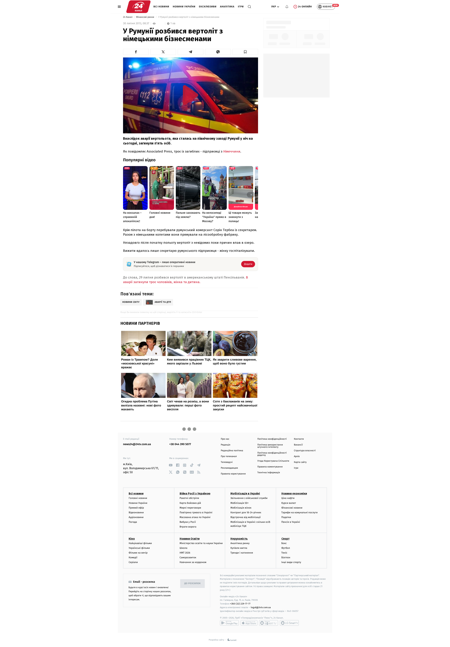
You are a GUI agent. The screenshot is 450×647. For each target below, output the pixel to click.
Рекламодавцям (229, 468)
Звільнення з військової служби (249, 498)
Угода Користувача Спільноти (273, 461)
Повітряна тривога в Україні (196, 512)
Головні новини (138, 498)
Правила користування (233, 474)
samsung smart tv (289, 623)
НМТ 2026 (185, 552)
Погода (133, 521)
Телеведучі (227, 462)
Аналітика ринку (239, 543)
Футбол (285, 547)
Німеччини (231, 151)
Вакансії (298, 445)
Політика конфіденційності (272, 439)
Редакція (225, 445)
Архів (297, 456)
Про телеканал (229, 456)
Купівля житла (238, 547)
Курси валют (288, 503)
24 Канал (128, 17)
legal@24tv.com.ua (261, 607)
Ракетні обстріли (189, 498)
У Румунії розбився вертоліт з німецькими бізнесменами (189, 17)
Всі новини (161, 6)
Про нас (225, 439)
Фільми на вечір (138, 552)
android (229, 623)
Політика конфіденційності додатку (272, 454)
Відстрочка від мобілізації (245, 517)
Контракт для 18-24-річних (245, 512)
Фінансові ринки (145, 17)
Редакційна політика (232, 450)
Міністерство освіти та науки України (201, 543)
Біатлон (285, 557)
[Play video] (190, 95)
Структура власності (305, 450)
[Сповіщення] (286, 6)
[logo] (138, 6)
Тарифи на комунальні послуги (299, 512)
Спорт (285, 538)
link (171, 465)
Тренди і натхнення (241, 552)
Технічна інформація (268, 472)
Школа (183, 547)
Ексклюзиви (208, 6)
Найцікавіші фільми (140, 543)
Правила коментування (270, 467)
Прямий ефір (136, 507)
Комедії (133, 557)
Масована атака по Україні (195, 517)
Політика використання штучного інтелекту (270, 446)
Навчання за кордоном (193, 562)
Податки (286, 517)
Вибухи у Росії (188, 521)
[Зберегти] (245, 52)
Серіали (133, 562)
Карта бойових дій (190, 503)
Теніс (284, 552)
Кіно (132, 538)
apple (249, 623)
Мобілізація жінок (240, 507)
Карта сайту (300, 462)
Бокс (284, 543)
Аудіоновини (136, 517)
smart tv (268, 623)
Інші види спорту (291, 562)
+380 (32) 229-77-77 (240, 603)
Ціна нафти (288, 498)
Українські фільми (139, 547)
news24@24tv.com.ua (137, 444)
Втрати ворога (188, 526)
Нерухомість (239, 538)
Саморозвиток (188, 557)
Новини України (184, 6)
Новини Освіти (190, 538)
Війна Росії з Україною (195, 493)
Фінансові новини (292, 507)
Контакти (299, 439)
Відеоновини (136, 512)
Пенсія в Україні (290, 521)
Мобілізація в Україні (245, 493)
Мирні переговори (190, 507)
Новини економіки (294, 493)
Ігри (241, 6)
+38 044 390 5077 (180, 444)
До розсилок (192, 583)
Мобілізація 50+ (239, 503)
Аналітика (227, 6)
